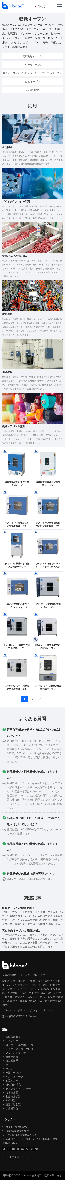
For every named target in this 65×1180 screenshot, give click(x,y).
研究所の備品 (13, 1084)
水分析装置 (12, 1108)
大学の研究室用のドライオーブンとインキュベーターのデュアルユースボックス (17, 606)
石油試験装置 (13, 1104)
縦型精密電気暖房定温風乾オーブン (48, 483)
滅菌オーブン (32, 81)
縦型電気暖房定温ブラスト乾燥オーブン (17, 483)
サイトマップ (50, 1010)
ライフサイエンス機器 (18, 1088)
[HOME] (13, 6)
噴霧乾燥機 (12, 1057)
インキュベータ (14, 1076)
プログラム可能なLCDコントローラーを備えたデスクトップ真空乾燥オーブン (48, 565)
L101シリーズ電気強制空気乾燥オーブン (48, 606)
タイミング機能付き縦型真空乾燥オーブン (17, 565)
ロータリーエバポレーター (21, 1045)
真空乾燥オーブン (32, 65)
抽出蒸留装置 (13, 1037)
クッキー (35, 1010)
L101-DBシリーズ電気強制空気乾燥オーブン (17, 646)
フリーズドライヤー (17, 1053)
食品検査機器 (13, 1096)
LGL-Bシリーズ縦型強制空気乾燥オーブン (48, 687)
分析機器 (11, 1100)
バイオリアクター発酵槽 (19, 1049)
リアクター (12, 1041)
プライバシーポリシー (14, 1010)
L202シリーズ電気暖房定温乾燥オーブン (47, 646)
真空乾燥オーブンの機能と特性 (21, 930)
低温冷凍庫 (12, 1080)
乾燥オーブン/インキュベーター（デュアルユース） (32, 73)
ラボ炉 (9, 1069)
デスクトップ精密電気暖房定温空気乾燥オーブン (48, 524)
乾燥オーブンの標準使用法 (18, 908)
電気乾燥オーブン (32, 56)
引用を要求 (15, 1157)
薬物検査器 (12, 1092)
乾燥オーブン (13, 1072)
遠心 (8, 1065)
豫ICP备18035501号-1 (14, 1016)
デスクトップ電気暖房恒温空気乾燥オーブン (17, 524)
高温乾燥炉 (32, 90)
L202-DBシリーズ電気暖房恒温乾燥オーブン (17, 687)
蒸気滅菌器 (12, 1060)
